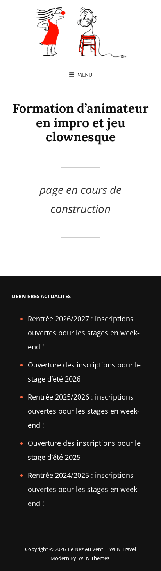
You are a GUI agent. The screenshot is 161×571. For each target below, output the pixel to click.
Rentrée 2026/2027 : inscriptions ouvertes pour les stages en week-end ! (84, 332)
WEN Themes (94, 558)
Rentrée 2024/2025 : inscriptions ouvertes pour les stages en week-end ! (84, 489)
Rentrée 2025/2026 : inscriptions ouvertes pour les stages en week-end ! (84, 411)
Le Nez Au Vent (85, 549)
